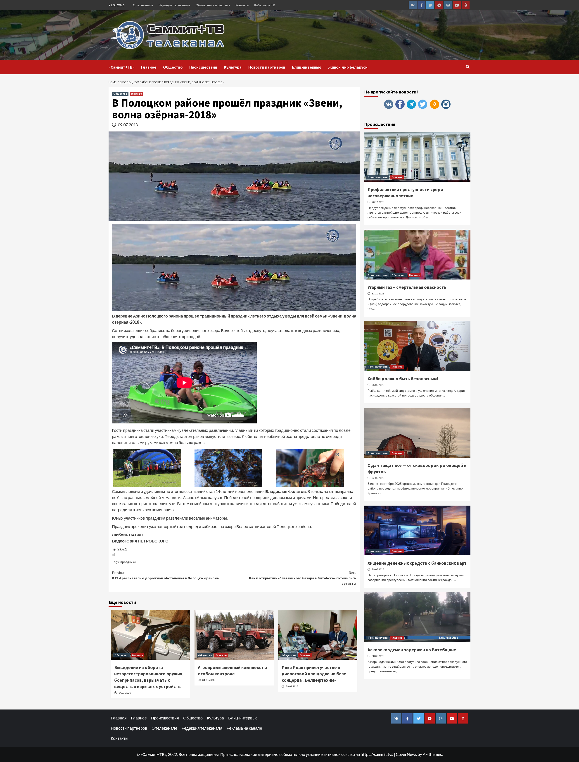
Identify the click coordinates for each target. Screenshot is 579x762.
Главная (119, 717)
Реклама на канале (244, 728)
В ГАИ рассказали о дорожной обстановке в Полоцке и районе (165, 575)
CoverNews (406, 754)
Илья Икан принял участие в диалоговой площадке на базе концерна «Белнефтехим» (314, 673)
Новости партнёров (266, 67)
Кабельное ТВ (264, 5)
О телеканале (143, 5)
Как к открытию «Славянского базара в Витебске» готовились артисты (302, 578)
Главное (148, 67)
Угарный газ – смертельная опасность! (408, 287)
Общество (173, 67)
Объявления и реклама (213, 5)
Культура (233, 67)
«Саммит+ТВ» (121, 67)
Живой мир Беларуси (348, 67)
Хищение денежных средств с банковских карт (417, 563)
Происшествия (203, 67)
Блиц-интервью (306, 67)
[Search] (467, 66)
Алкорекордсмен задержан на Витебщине (412, 649)
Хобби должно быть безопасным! (403, 378)
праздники (128, 562)
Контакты (242, 5)
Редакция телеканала (174, 5)
